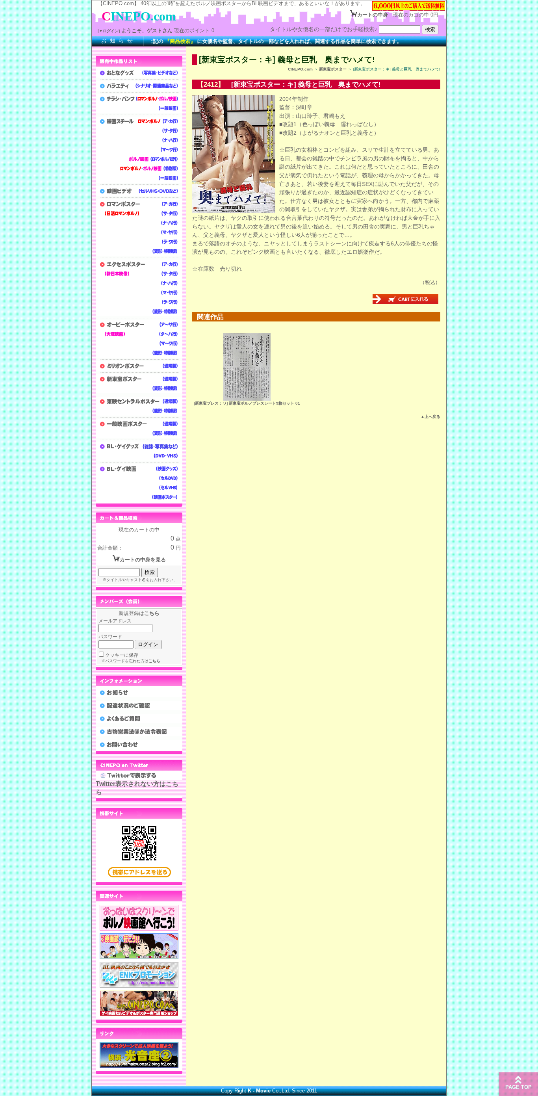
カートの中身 (372, 15)
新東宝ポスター (333, 69)
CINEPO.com (300, 69)
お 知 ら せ (117, 40)
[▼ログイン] (109, 31)
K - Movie (259, 1091)
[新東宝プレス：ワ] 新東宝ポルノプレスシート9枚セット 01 (247, 403)
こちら (152, 613)
